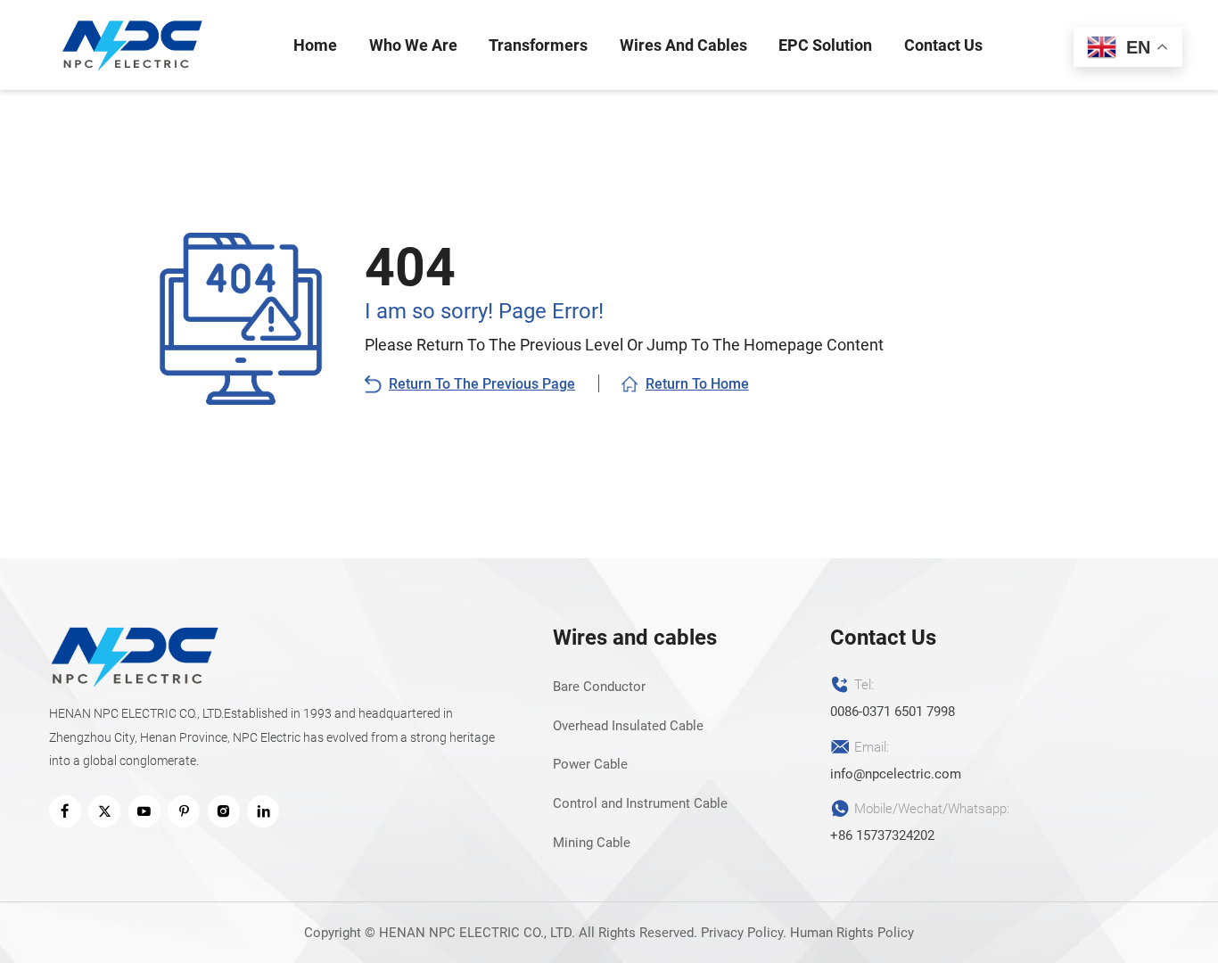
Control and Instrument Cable (640, 803)
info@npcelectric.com (895, 774)
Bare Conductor (599, 687)
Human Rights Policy (852, 933)
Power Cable (590, 764)
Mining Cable (591, 843)
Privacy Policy (742, 933)
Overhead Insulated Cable (628, 726)
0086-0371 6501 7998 (892, 712)
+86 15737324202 (882, 835)
